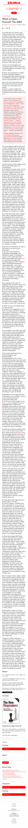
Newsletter (14, 821)
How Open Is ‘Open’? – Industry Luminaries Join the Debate (12, 120)
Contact (14, 805)
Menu (14, 13)
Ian (3, 324)
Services (14, 806)
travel (3, 676)
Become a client (14, 8)
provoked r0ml (13, 129)
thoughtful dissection (14, 55)
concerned (19, 627)
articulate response (15, 125)
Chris (23, 258)
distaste (20, 432)
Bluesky (14, 818)
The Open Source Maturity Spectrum (11, 776)
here (3, 94)
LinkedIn (14, 820)
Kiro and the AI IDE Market (9, 774)
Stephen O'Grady (8, 24)
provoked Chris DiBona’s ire (13, 108)
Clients (14, 803)
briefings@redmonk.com (14, 810)
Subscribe (4, 742)
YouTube (14, 823)
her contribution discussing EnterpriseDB (13, 135)
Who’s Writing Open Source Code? (11, 770)
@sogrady (15, 24)
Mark (17, 411)
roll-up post (16, 127)
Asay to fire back (12, 138)
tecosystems (6, 16)
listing (16, 505)
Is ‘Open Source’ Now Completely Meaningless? (14, 105)
